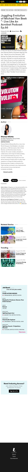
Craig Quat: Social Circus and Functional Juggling (21, 240)
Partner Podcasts (20, 10)
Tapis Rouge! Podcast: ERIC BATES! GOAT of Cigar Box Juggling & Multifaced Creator (21, 230)
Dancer (4, 307)
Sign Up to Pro (14, 391)
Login (21, 1)
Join (24, 1)
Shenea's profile (7, 172)
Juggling (3, 33)
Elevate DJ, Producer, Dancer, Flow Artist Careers (13, 300)
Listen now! (23, 203)
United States (5, 142)
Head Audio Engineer (8, 320)
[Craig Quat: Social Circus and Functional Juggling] (8, 240)
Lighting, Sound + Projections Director (11, 327)
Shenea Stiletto (15, 31)
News (2, 5)
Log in (5, 180)
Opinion (19, 5)
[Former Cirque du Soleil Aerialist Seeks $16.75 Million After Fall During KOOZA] (8, 254)
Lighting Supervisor (8, 313)
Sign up (14, 180)
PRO (17, 1)
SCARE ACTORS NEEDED (9, 293)
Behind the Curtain (10, 5)
